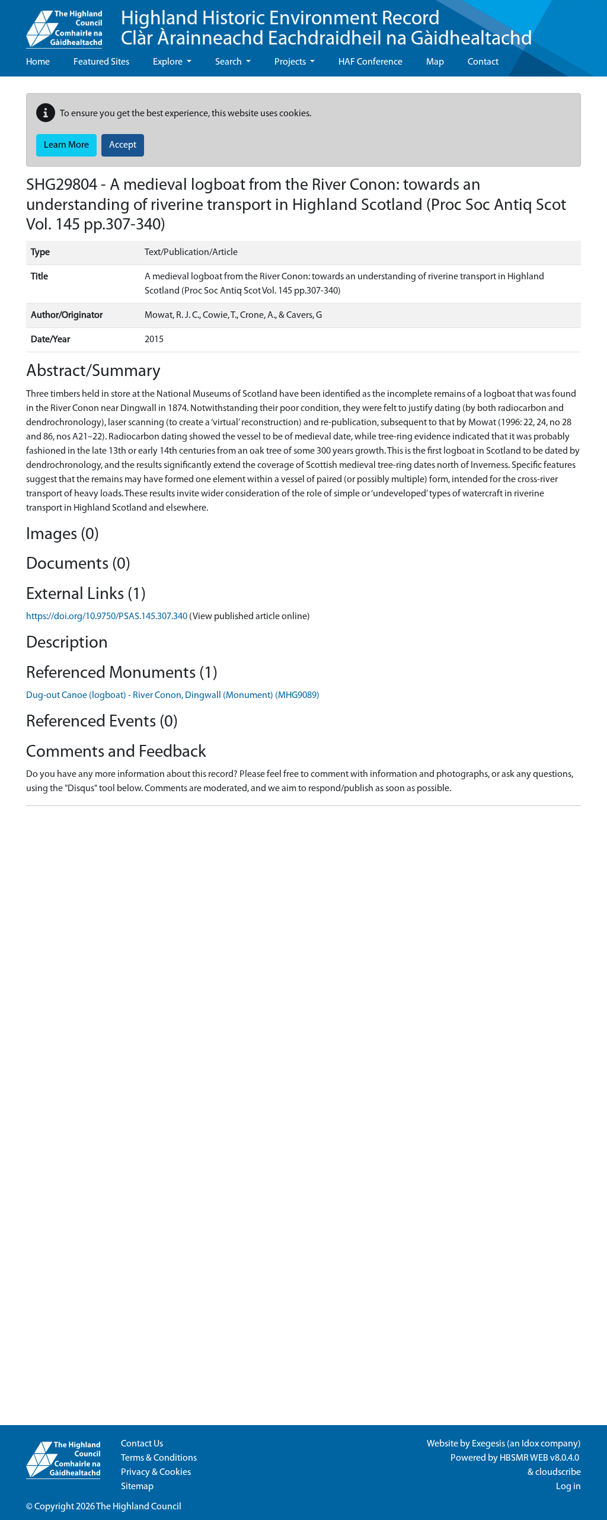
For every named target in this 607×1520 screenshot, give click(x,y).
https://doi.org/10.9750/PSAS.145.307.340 (106, 617)
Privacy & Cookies (156, 1472)
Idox (530, 1444)
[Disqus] (303, 963)
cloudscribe (558, 1472)
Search (229, 62)
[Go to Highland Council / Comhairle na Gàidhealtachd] (64, 24)
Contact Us (142, 1444)
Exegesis (488, 1444)
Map (435, 62)
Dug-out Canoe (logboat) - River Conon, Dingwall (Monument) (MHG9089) (173, 695)
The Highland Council (138, 1507)
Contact (483, 62)
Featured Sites (101, 62)
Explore (168, 62)
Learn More (66, 145)
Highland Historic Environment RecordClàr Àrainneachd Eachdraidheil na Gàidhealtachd (326, 29)
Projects (291, 62)
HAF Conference (370, 62)
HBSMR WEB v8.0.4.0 (540, 1458)
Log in (568, 1487)
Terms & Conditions (159, 1458)
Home (38, 62)
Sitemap (137, 1487)
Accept (122, 145)
